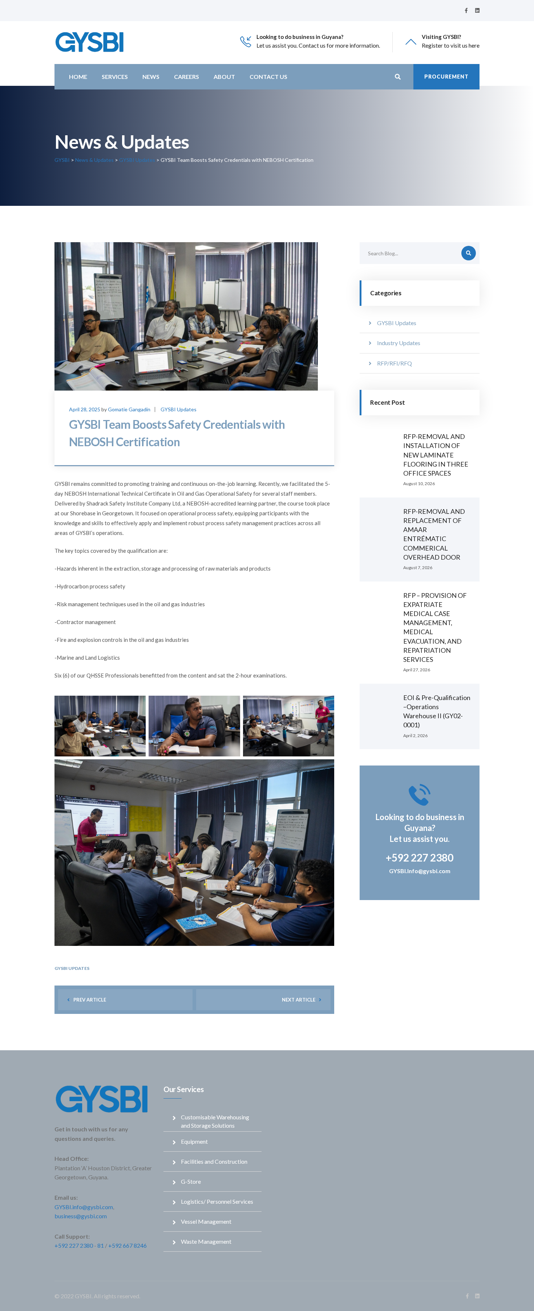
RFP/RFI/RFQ (394, 363)
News (150, 76)
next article (298, 1000)
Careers (186, 76)
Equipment (194, 1141)
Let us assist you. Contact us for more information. (318, 45)
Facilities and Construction (214, 1161)
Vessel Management (206, 1221)
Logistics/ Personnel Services (217, 1201)
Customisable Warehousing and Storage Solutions (215, 1121)
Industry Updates (398, 342)
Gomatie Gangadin (129, 409)
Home (78, 76)
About (224, 76)
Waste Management (206, 1241)
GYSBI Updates (179, 409)
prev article (89, 1000)
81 (100, 1245)
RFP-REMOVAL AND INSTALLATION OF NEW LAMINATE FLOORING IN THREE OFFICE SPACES (435, 454)
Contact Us (268, 76)
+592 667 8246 (127, 1245)
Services (115, 76)
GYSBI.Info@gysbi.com (419, 870)
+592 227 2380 (73, 1245)
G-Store (191, 1181)
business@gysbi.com (80, 1215)
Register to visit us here (451, 45)
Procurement (446, 76)
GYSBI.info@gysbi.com (83, 1206)
